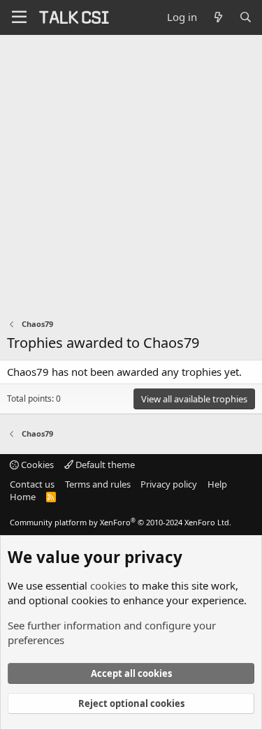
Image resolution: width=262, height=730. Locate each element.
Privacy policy (168, 484)
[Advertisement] (131, 173)
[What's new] (217, 17)
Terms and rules (98, 484)
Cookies (36, 464)
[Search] (245, 17)
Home (23, 496)
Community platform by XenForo (120, 522)
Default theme (104, 464)
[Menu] (19, 17)
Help (217, 484)
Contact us (32, 484)
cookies (108, 585)
